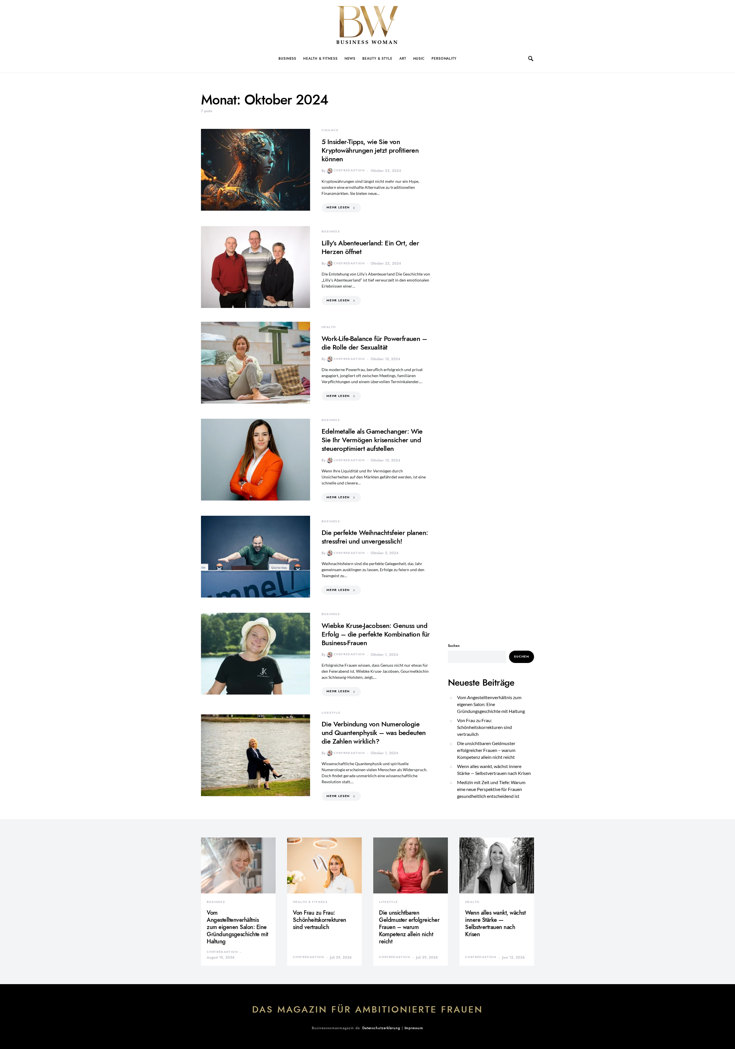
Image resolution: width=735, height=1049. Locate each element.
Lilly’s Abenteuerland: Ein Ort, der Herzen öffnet (370, 247)
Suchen (454, 645)
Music (419, 58)
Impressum (414, 1028)
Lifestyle (331, 713)
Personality (444, 58)
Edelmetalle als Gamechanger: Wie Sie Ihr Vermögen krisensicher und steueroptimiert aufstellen (372, 439)
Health (329, 327)
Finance (330, 130)
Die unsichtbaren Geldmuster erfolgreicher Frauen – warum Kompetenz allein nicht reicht (486, 750)
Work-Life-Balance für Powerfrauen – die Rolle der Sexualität (374, 343)
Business (287, 58)
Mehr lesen (338, 207)
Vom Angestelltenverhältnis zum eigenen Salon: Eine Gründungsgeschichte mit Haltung (491, 704)
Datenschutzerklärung (381, 1028)
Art (402, 58)
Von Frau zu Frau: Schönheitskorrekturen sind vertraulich (484, 727)
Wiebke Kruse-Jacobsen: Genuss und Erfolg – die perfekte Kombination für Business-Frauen (376, 634)
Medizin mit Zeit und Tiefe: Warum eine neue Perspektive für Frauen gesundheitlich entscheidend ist (491, 789)
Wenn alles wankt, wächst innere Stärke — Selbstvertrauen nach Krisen (494, 769)
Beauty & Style (377, 58)
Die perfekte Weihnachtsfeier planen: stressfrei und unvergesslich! (375, 537)
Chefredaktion (349, 170)
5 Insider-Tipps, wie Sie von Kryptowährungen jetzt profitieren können (370, 150)
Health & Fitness (320, 58)
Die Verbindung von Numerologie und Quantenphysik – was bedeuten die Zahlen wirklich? (374, 732)
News (350, 58)
